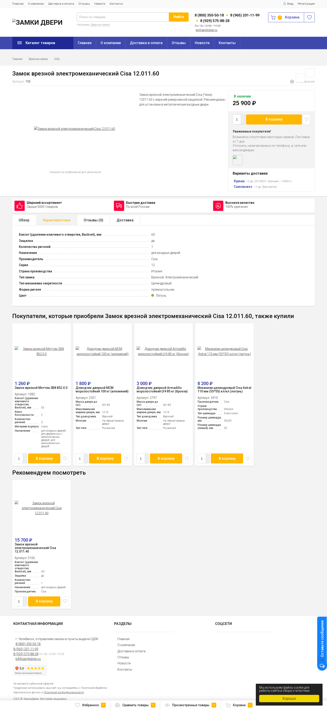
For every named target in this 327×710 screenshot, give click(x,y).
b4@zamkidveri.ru (206, 30)
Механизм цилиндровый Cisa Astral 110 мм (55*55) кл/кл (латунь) (224, 389)
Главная (18, 3)
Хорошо (289, 698)
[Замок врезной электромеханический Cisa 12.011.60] (74, 129)
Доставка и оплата (61, 3)
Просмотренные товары (193, 705)
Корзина (242, 705)
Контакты (116, 3)
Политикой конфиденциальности (64, 692)
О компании (36, 3)
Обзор (24, 220)
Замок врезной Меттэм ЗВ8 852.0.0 (41, 388)
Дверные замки (100, 24)
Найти (179, 17)
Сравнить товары (138, 705)
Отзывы (84, 3)
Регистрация (306, 3)
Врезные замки (38, 59)
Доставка (125, 220)
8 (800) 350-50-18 (209, 15)
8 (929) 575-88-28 (214, 21)
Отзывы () (93, 220)
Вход (290, 3)
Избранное (93, 705)
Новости (99, 3)
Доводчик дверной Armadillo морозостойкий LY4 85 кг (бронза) (162, 389)
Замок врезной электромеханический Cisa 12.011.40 (35, 548)
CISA (57, 59)
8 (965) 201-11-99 (244, 15)
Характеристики (56, 220)
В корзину (274, 119)
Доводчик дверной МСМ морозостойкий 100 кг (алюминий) (102, 389)
